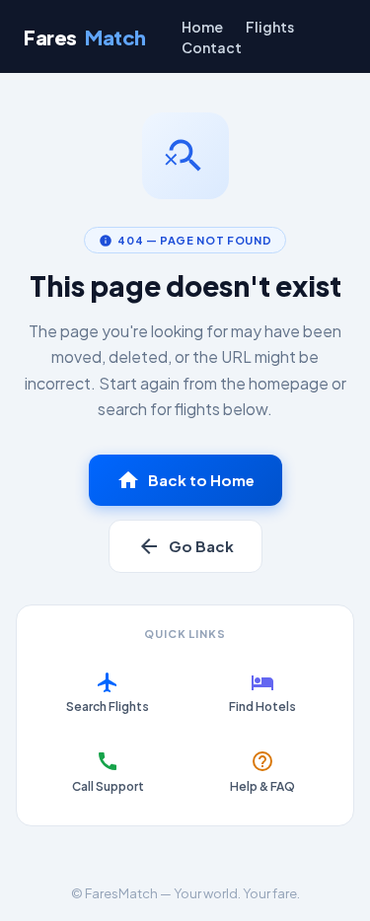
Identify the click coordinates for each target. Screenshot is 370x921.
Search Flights (107, 693)
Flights (270, 26)
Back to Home (185, 480)
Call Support (108, 771)
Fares (85, 37)
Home (202, 26)
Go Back (185, 546)
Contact (212, 47)
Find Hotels (262, 693)
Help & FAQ (262, 771)
